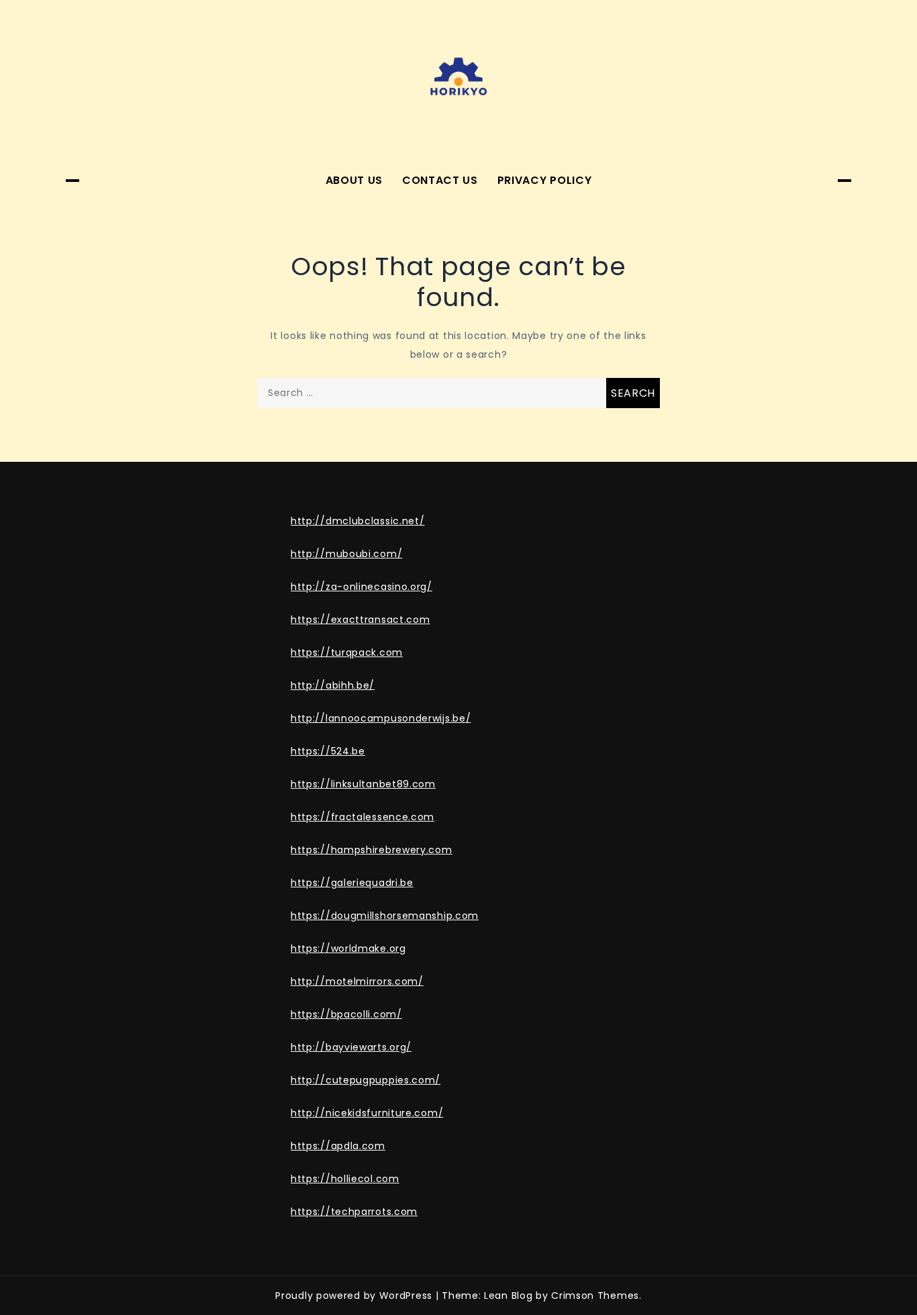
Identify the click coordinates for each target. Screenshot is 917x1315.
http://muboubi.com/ (346, 554)
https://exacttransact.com (360, 619)
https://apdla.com (338, 1146)
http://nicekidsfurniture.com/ (367, 1113)
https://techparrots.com (354, 1211)
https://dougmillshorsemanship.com (385, 915)
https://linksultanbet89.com (363, 784)
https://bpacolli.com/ (346, 1014)
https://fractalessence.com (362, 817)
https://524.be (328, 751)
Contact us (440, 180)
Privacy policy (544, 180)
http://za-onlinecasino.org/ (361, 586)
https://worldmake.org (348, 948)
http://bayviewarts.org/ (351, 1047)
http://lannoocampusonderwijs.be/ (381, 718)
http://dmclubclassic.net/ (358, 521)
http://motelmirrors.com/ (357, 981)
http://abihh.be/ (333, 685)
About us (354, 180)
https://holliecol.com (345, 1178)
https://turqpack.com (347, 652)
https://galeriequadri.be (352, 882)
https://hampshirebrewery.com (371, 850)
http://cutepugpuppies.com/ (365, 1080)
